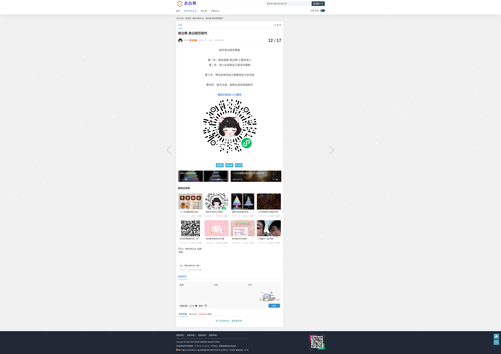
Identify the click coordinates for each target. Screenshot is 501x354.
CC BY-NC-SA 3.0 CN (201, 346)
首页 (178, 11)
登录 (317, 10)
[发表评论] (496, 336)
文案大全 (215, 11)
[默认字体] (278, 25)
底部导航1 (180, 335)
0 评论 (209, 40)
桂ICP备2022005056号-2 (187, 350)
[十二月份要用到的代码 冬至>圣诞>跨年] (332, 149)
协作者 (204, 11)
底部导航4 (213, 335)
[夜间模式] (322, 10)
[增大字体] (280, 25)
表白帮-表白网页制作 (214, 18)
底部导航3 (202, 335)
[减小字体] (275, 25)
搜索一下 (319, 4)
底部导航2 (191, 335)
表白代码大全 (190, 11)
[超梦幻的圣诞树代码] (169, 149)
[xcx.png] (230, 126)
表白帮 (190, 40)
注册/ (312, 10)
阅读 (220, 165)
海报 (230, 165)
